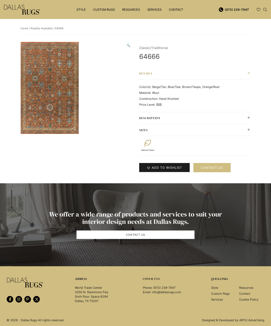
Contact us (212, 167)
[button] (128, 45)
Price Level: (147, 104)
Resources (131, 9)
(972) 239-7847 (237, 9)
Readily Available (42, 28)
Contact (176, 9)
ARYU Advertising (251, 320)
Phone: (148, 287)
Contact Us (135, 234)
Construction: (149, 98)
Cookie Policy (248, 299)
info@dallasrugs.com (166, 292)
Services (154, 9)
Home (24, 28)
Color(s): (145, 87)
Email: (147, 292)
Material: (145, 93)
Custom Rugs (104, 9)
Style (81, 9)
